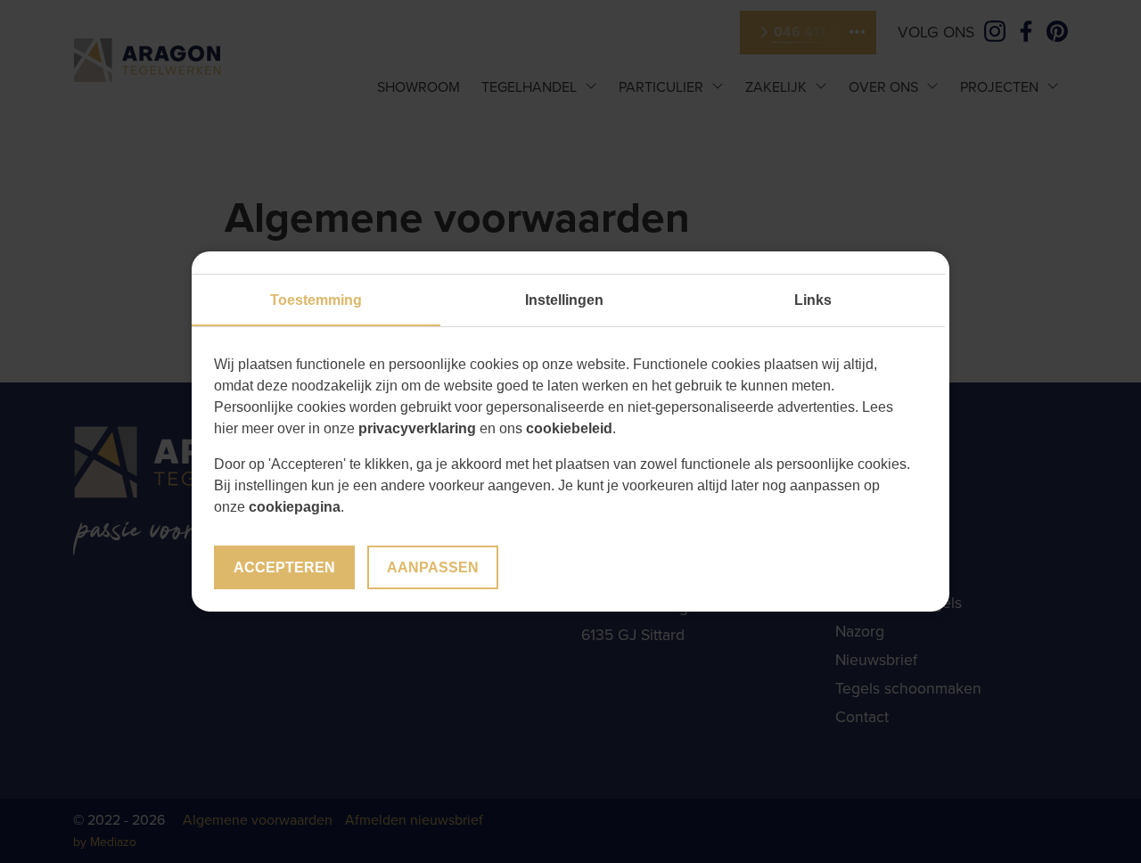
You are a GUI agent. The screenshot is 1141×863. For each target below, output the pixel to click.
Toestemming (316, 300)
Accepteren (284, 567)
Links (813, 300)
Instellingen (564, 300)
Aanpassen (433, 567)
